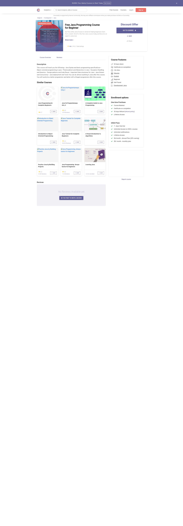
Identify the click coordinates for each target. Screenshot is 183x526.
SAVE (130, 36)
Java (55, 18)
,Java (125, 85)
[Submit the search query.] (56, 10)
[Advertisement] (124, 163)
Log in (131, 10)
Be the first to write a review (71, 198)
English (116, 76)
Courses (123, 10)
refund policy (129, 111)
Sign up (141, 10)
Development (47, 18)
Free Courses (114, 10)
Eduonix (116, 73)
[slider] (39, 112)
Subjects (39, 18)
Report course (126, 179)
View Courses (107, 3)
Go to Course (128, 30)
